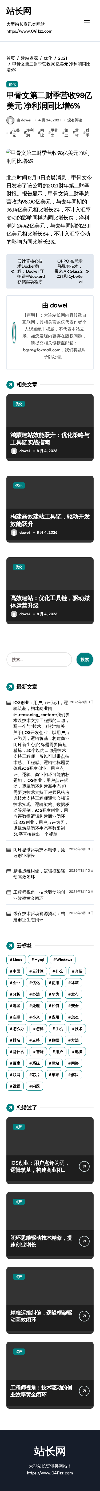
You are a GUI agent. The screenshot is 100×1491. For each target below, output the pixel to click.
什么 (59, 971)
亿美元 (16, 133)
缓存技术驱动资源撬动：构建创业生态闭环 (39, 916)
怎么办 (18, 1028)
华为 (55, 994)
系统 (36, 1063)
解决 (75, 1074)
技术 (78, 1028)
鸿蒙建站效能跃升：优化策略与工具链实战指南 (50, 438)
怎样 (39, 1028)
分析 (16, 994)
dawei (58, 305)
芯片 (36, 1074)
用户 (59, 1051)
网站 (55, 1063)
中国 (16, 971)
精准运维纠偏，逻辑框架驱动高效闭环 (39, 873)
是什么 (18, 1051)
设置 (16, 1086)
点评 (18, 1127)
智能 (39, 1051)
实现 (16, 1017)
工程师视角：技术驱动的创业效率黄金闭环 (39, 895)
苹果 (55, 1074)
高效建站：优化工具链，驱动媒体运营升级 (50, 601)
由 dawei (24, 120)
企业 (16, 982)
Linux (17, 959)
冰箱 (75, 982)
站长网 (18, 10)
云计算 (37, 971)
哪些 (16, 1005)
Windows (64, 959)
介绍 (78, 971)
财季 (87, 133)
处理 (36, 1005)
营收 (77, 133)
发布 (75, 994)
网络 (75, 1063)
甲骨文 (54, 133)
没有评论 (74, 120)
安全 (75, 1005)
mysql (39, 959)
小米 (36, 1017)
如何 (55, 1005)
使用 (55, 982)
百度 (16, 1063)
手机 (59, 1028)
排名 (16, 1040)
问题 (36, 1086)
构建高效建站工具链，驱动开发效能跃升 (50, 520)
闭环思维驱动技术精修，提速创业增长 (39, 852)
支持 (36, 1040)
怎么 (75, 1017)
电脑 (78, 1051)
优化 (12, 84)
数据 (55, 1040)
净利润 (30, 133)
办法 (36, 994)
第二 (66, 133)
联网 (16, 1074)
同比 (42, 133)
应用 (55, 1017)
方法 (75, 1040)
